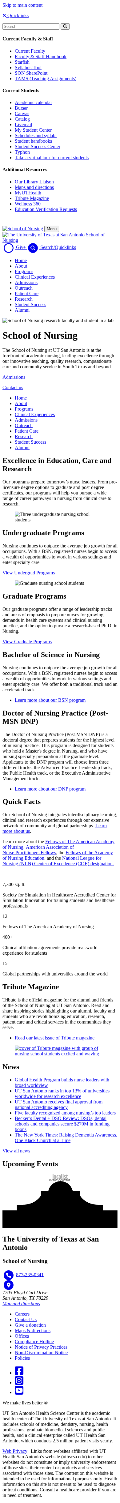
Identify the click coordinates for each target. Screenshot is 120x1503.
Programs (24, 271)
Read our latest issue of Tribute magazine (54, 1037)
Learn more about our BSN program (50, 700)
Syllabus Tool (28, 67)
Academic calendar (33, 102)
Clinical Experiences (35, 277)
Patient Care (26, 293)
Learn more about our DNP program (50, 788)
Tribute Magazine (32, 198)
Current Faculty (30, 51)
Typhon (22, 152)
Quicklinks (17, 15)
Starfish (22, 62)
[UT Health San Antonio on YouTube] (19, 1392)
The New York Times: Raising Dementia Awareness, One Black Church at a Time (66, 1137)
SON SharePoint (31, 73)
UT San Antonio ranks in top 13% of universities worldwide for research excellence (62, 1093)
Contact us (12, 387)
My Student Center (33, 130)
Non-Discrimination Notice (41, 1352)
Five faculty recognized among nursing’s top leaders (65, 1112)
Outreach (24, 288)
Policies (22, 1358)
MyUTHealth (28, 192)
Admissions (26, 282)
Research (24, 299)
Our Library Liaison (34, 181)
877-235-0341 (30, 1274)
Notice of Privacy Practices (41, 1347)
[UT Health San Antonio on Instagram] (19, 1382)
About (21, 266)
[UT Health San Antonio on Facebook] (19, 1372)
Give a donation (30, 1325)
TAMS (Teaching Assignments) (45, 78)
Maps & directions (32, 1330)
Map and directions (21, 1303)
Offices (22, 1336)
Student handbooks (33, 141)
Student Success (30, 304)
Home (21, 260)
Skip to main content (22, 5)
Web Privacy (14, 1451)
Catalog (22, 119)
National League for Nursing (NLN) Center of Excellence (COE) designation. (58, 860)
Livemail (23, 124)
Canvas (22, 113)
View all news (16, 1150)
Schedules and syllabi (36, 135)
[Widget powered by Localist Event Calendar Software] (60, 1177)
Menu (52, 229)
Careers (22, 1314)
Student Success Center (37, 146)
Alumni (22, 310)
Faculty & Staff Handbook (40, 56)
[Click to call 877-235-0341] (8, 1275)
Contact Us (26, 1319)
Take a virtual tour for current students (52, 157)
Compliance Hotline (34, 1341)
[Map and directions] (8, 1285)
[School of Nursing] (22, 228)
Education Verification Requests (46, 209)
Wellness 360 (28, 203)
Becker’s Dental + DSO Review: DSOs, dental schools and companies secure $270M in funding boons (62, 1124)
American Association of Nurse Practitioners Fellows (38, 849)
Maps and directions (34, 187)
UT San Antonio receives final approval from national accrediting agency (58, 1104)
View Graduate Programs (27, 641)
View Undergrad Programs (28, 572)
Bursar (21, 108)
